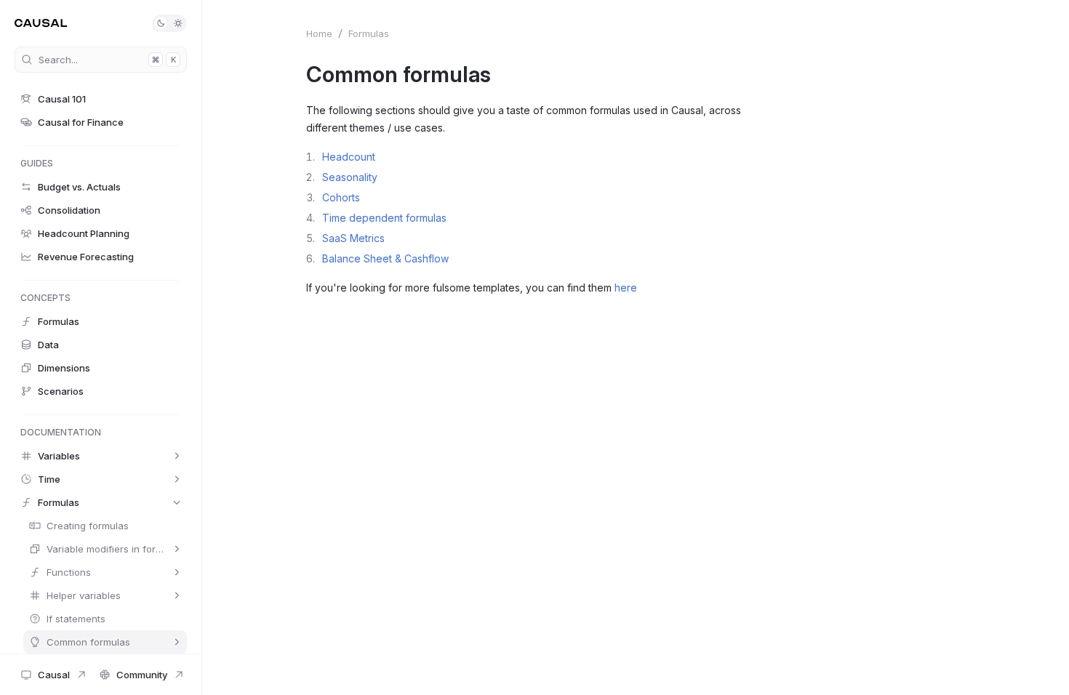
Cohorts (341, 197)
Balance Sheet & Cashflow (385, 258)
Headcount (348, 156)
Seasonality (349, 177)
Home (319, 33)
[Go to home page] (41, 23)
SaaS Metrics (353, 238)
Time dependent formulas (384, 218)
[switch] (169, 23)
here (625, 287)
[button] (101, 99)
